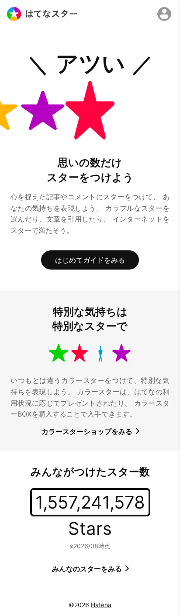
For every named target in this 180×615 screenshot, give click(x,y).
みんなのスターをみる (88, 568)
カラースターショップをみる (88, 431)
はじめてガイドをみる (90, 260)
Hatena (101, 604)
